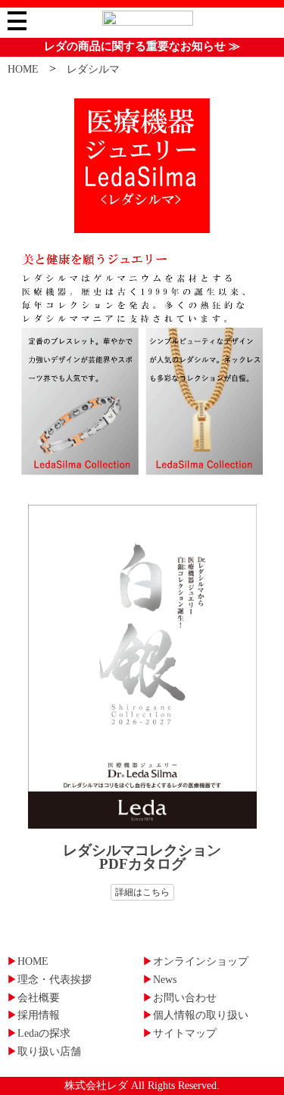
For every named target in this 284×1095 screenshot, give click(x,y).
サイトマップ (179, 1033)
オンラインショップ (195, 961)
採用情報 (33, 1015)
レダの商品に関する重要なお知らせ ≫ (142, 46)
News (159, 979)
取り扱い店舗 (44, 1051)
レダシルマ (93, 69)
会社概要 (33, 997)
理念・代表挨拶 (49, 979)
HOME (23, 69)
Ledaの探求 (38, 1033)
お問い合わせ (179, 997)
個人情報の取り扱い (195, 1015)
